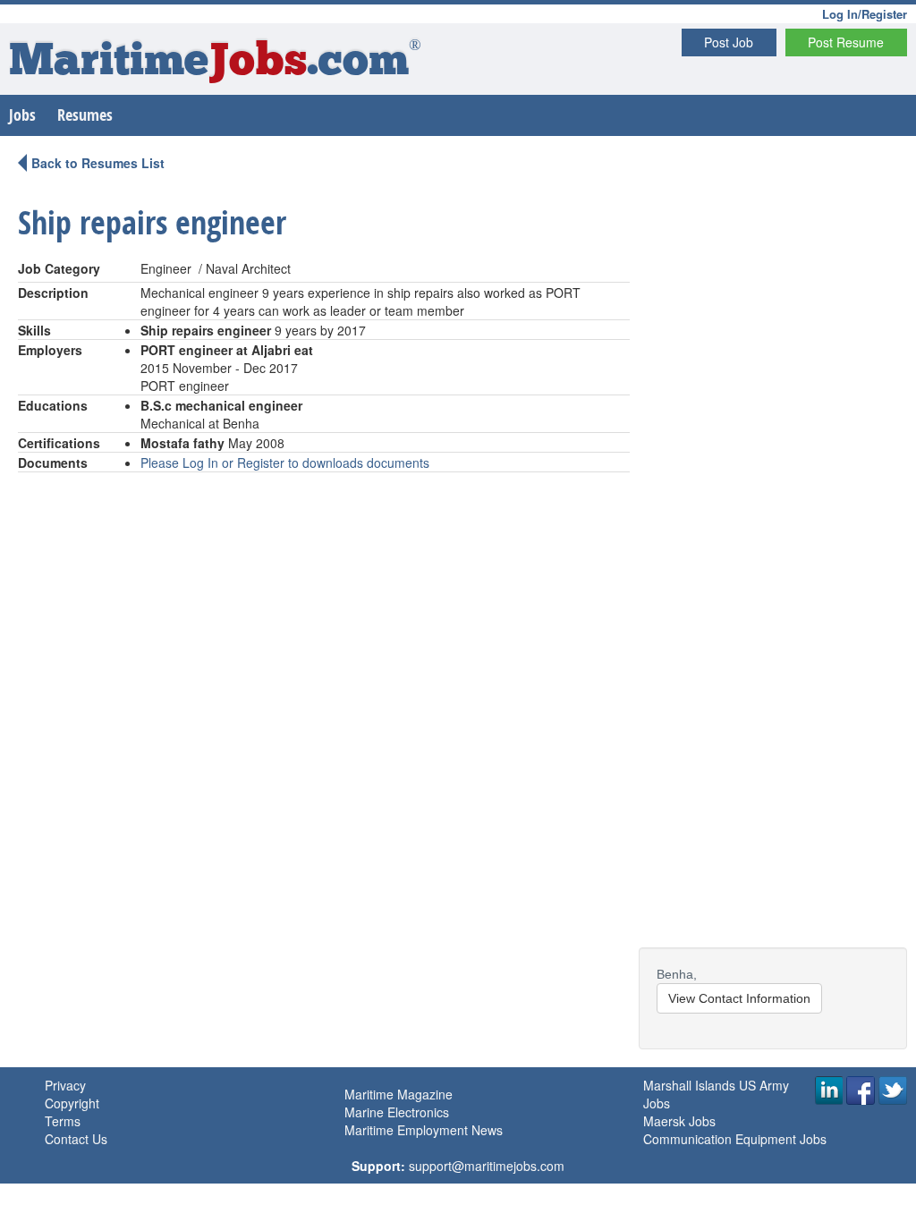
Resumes (85, 115)
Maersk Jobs (679, 1121)
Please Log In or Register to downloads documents (284, 462)
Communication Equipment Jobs (735, 1139)
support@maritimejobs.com (486, 1166)
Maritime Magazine (398, 1094)
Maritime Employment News (423, 1130)
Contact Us (76, 1139)
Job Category (59, 268)
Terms (63, 1121)
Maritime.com (215, 63)
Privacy (65, 1085)
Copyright (72, 1103)
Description (53, 292)
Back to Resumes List (98, 163)
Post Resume (846, 42)
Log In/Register (864, 13)
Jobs (22, 115)
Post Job (728, 42)
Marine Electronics (396, 1112)
